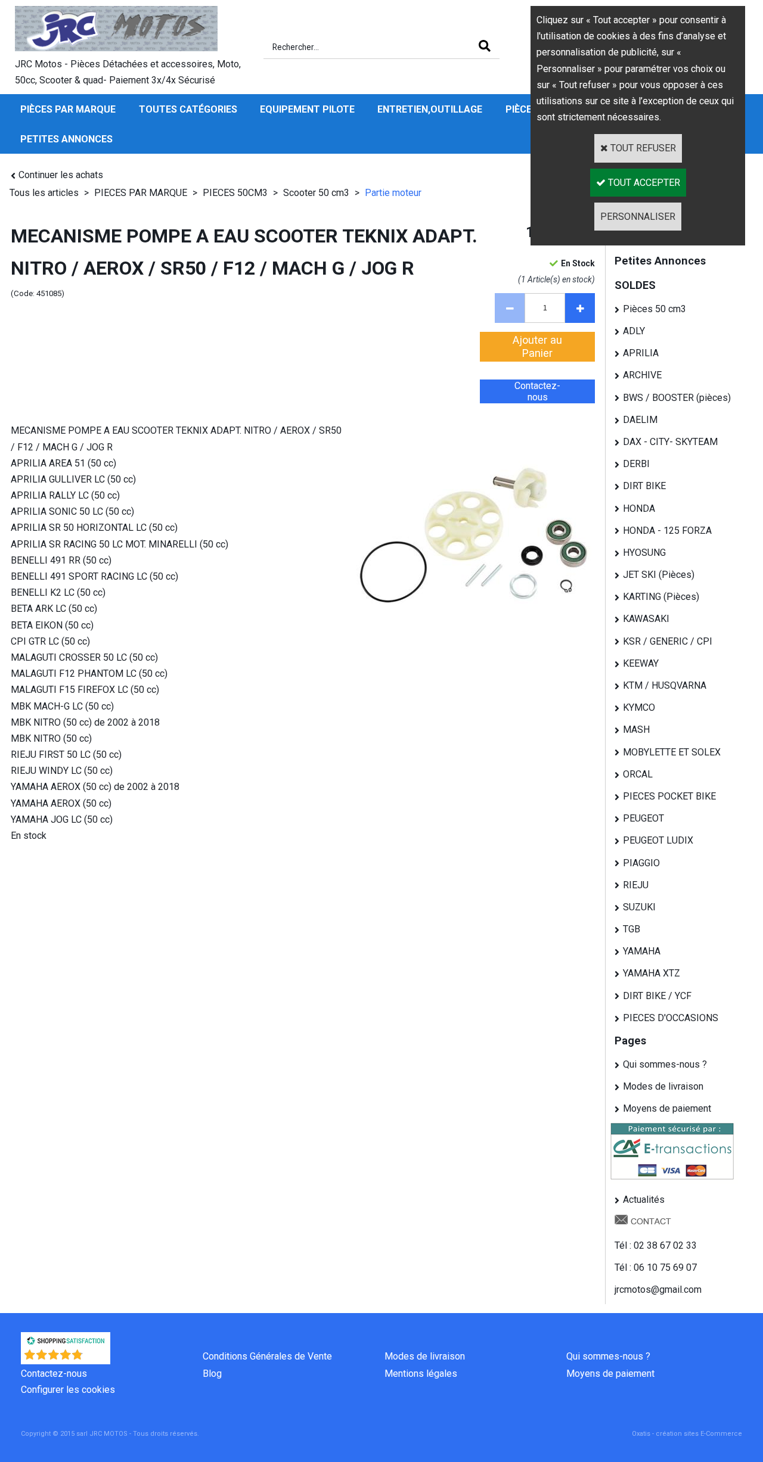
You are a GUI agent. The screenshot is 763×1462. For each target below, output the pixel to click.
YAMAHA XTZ (651, 973)
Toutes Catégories (188, 109)
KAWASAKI (646, 618)
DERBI (636, 463)
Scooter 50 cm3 (316, 192)
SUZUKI (639, 907)
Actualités (644, 1199)
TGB (631, 929)
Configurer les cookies (68, 1389)
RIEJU (636, 885)
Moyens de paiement (667, 1108)
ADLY (634, 331)
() (97, 1358)
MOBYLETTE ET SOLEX (672, 752)
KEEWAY (641, 663)
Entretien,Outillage (429, 109)
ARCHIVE (642, 375)
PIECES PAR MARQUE (142, 192)
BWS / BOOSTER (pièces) (677, 397)
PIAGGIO (641, 863)
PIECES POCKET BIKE (669, 796)
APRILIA (641, 353)
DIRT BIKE (644, 486)
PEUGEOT (643, 818)
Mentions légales (420, 1373)
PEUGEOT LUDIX (658, 840)
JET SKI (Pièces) (658, 574)
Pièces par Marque (68, 109)
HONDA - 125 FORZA (667, 530)
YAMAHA (641, 951)
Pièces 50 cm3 (654, 309)
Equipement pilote (307, 109)
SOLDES (635, 285)
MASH (636, 729)
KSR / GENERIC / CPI (667, 641)
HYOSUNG (644, 552)
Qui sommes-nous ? (665, 1064)
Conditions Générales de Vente (267, 1356)
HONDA (639, 508)
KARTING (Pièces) (661, 596)
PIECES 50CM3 (235, 192)
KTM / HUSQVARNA (664, 685)
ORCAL (638, 774)
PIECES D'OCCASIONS (670, 1018)
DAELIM (640, 419)
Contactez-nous (54, 1373)
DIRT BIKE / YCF (657, 995)
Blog (212, 1373)
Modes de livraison (663, 1086)
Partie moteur (393, 192)
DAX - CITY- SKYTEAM (670, 441)
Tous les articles (44, 192)
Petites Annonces (66, 139)
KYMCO (639, 707)
